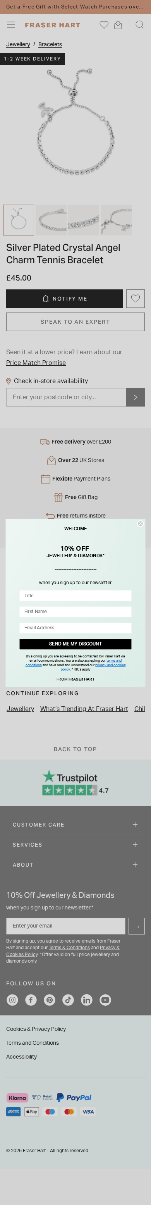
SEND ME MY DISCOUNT (75, 644)
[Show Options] (126, 595)
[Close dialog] (140, 523)
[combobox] (74, 595)
